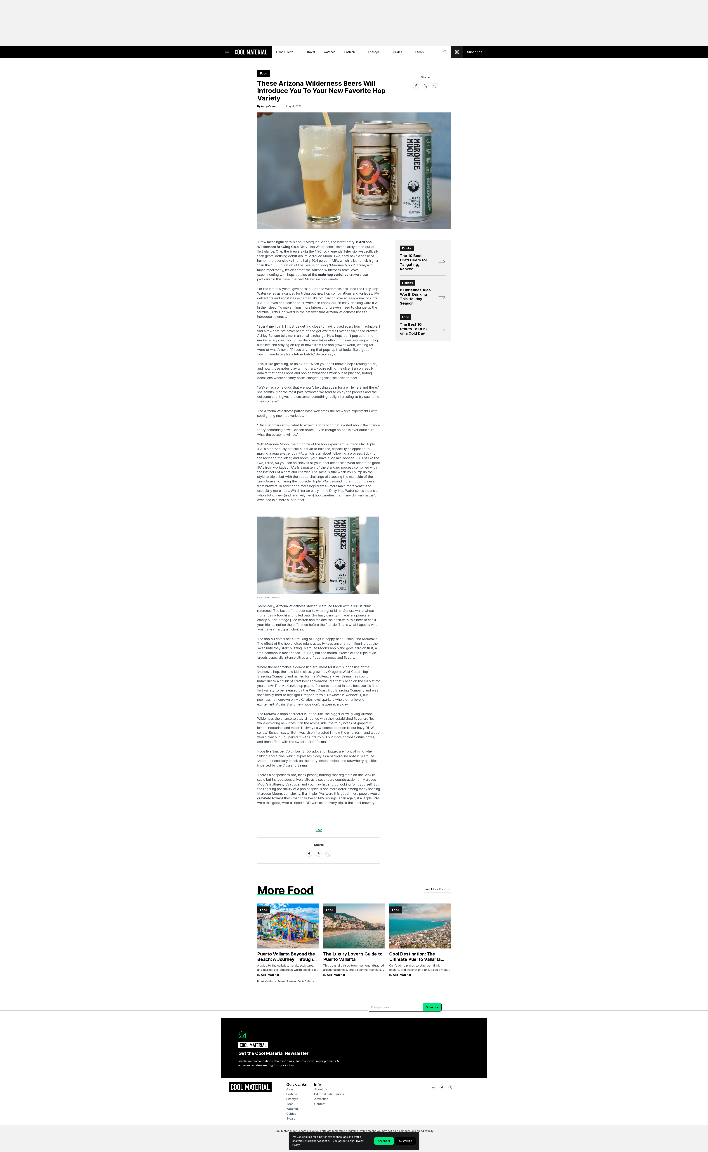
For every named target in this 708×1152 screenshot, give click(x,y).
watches (292, 1109)
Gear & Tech (284, 52)
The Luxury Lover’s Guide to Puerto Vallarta (353, 956)
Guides (397, 52)
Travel (310, 52)
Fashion (349, 52)
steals (419, 52)
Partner (291, 981)
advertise (321, 1099)
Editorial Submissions (329, 1094)
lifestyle (292, 1099)
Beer (319, 829)
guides (291, 1113)
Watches (329, 52)
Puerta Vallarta (266, 981)
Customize (405, 1140)
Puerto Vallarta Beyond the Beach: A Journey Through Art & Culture (286, 959)
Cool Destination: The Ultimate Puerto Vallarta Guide (415, 959)
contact (319, 1104)
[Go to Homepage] (251, 52)
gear (289, 1089)
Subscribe (475, 52)
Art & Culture (306, 981)
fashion (291, 1094)
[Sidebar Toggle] (227, 52)
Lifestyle (374, 52)
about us (320, 1089)
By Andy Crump (267, 106)
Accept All (384, 1140)
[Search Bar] (445, 52)
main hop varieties (333, 275)
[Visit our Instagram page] (457, 52)
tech (289, 1104)
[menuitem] (287, 52)
